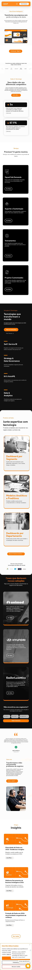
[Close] (30, 945)
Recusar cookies (16, 966)
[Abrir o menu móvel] (17, 4)
